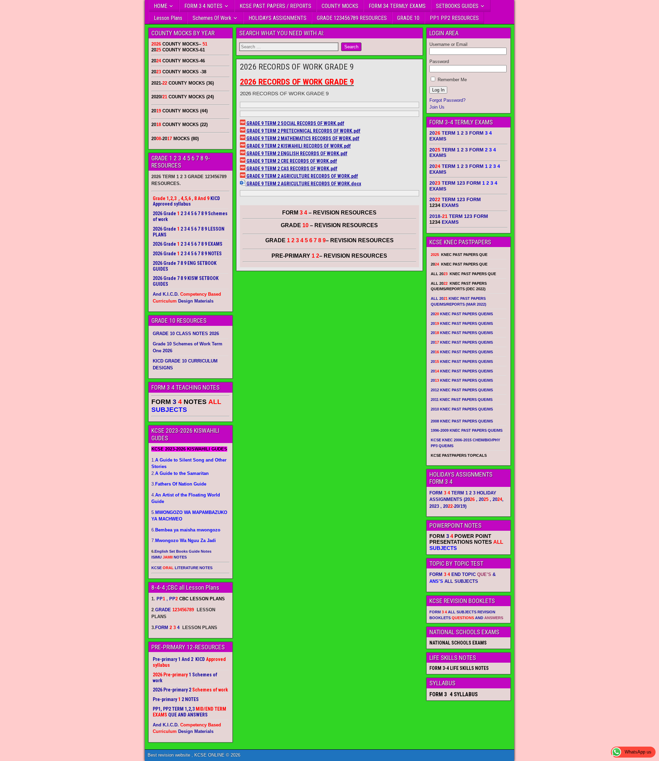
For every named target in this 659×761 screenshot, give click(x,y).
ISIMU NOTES (169, 557)
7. (183, 540)
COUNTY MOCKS (340, 6)
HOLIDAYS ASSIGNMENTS (277, 18)
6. (185, 529)
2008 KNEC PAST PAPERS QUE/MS (462, 421)
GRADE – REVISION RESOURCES (329, 240)
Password (439, 61)
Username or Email (448, 44)
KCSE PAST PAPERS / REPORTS (275, 6)
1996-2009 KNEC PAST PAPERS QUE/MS (466, 430)
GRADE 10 (408, 18)
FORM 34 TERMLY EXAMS (397, 6)
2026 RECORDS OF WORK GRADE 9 (297, 67)
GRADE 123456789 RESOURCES (352, 18)
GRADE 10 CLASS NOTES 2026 (186, 333)
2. (180, 473)
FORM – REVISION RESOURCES (329, 213)
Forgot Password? (447, 100)
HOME (160, 6)
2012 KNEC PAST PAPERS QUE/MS (462, 390)
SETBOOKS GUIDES (457, 6)
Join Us (436, 107)
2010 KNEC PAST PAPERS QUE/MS (462, 409)
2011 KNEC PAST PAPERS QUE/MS (462, 399)
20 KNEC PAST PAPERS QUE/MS (462, 314)
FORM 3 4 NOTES (203, 6)
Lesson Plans (168, 18)
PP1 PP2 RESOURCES (454, 18)
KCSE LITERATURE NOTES (181, 568)
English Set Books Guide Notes (182, 551)
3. (178, 484)
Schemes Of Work (212, 18)
